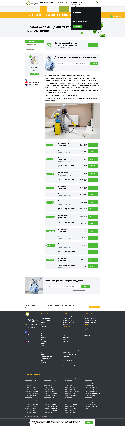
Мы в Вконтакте (33, 79)
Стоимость (87, 324)
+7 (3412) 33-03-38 (28, 397)
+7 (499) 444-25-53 (88, 395)
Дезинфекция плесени (68, 333)
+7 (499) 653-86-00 (28, 391)
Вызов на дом (66, 346)
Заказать (92, 145)
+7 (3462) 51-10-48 (68, 406)
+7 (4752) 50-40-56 (68, 410)
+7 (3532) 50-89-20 (68, 378)
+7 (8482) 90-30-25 (88, 378)
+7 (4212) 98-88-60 (88, 391)
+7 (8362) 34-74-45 (28, 400)
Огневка (42, 328)
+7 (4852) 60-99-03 (88, 402)
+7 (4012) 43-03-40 (28, 404)
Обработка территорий (31, 44)
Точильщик (43, 343)
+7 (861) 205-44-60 (47, 380)
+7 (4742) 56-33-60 (47, 389)
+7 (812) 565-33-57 (88, 406)
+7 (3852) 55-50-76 (28, 380)
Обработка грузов (30, 49)
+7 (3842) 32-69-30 (28, 408)
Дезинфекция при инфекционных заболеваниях (73, 350)
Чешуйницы (43, 366)
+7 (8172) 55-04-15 (28, 387)
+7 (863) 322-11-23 (68, 391)
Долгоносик (43, 341)
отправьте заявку (89, 19)
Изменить (77, 26)
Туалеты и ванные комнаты (68, 360)
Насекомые (43, 337)
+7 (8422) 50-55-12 (88, 387)
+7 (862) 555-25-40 (68, 402)
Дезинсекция (44, 313)
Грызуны (65, 313)
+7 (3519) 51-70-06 (47, 393)
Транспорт (65, 339)
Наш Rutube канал (32, 341)
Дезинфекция (66, 326)
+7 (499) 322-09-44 (28, 412)
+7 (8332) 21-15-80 (28, 410)
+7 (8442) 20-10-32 (28, 385)
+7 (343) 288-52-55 (28, 393)
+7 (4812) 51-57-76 (68, 400)
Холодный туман (66, 364)
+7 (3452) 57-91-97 (88, 383)
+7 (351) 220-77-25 (88, 400)
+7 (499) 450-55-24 (88, 404)
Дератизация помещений (68, 320)
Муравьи (43, 322)
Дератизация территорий (68, 322)
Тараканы (43, 316)
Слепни (42, 350)
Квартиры (86, 328)
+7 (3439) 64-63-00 (68, 383)
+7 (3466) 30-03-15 (47, 400)
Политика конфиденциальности (31, 416)
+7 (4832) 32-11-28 (28, 383)
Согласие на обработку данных (45, 416)
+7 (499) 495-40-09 (47, 395)
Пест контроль (87, 316)
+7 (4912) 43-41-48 (68, 393)
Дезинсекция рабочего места (69, 362)
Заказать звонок (34, 73)
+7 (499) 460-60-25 (47, 381)
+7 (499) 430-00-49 (28, 378)
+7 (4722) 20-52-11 (28, 381)
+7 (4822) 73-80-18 (68, 412)
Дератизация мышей (67, 316)
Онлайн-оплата (87, 335)
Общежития (87, 329)
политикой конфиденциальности (91, 66)
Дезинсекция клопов (45, 318)
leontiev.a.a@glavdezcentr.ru (34, 324)
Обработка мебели (67, 352)
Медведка (43, 354)
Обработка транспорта (31, 46)
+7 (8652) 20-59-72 (68, 404)
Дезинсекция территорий (46, 358)
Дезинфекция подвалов (68, 348)
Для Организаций (88, 333)
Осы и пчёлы (43, 326)
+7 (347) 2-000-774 (88, 389)
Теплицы (64, 358)
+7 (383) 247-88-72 (47, 410)
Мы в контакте (31, 338)
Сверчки (42, 348)
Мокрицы (43, 333)
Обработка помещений (31, 41)
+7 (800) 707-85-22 (28, 395)
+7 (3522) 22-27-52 (47, 385)
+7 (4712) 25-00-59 (47, 387)
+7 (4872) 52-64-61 (88, 381)
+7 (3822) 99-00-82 (88, 380)
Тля (41, 347)
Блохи (42, 324)
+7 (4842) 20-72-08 (28, 406)
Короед (42, 339)
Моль (42, 331)
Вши (42, 369)
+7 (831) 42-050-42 (47, 402)
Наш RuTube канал (33, 84)
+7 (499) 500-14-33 (68, 387)
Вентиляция (65, 341)
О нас (85, 337)
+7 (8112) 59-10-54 (68, 389)
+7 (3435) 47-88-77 (62, 2)
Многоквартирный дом (46, 367)
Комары (42, 330)
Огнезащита (66, 368)
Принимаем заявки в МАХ (77, 2)
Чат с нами (30, 331)
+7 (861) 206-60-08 (47, 408)
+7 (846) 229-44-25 (68, 395)
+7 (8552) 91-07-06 (47, 397)
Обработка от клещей (45, 320)
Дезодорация (66, 337)
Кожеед (42, 345)
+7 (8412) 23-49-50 (68, 381)
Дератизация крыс (67, 318)
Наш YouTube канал (34, 82)
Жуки (42, 360)
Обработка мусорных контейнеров (70, 365)
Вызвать (92, 45)
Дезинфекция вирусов (67, 329)
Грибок (64, 335)
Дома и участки (87, 331)
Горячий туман (66, 356)
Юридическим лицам (89, 313)
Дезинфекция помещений (68, 343)
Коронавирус (65, 331)
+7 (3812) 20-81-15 (47, 412)
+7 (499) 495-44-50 (47, 391)
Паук (42, 364)
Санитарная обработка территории (70, 354)
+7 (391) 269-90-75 (47, 383)
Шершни (42, 352)
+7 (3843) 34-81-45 (47, 406)
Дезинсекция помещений (46, 356)
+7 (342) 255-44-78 (68, 385)
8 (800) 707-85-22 (31, 329)
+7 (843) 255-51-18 (28, 402)
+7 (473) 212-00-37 (28, 389)
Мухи (42, 335)
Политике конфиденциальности (52, 422)
